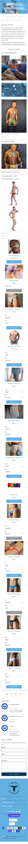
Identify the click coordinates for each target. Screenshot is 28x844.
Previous (20, 16)
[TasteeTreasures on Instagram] (14, 811)
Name (3, 747)
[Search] (22, 1)
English (12, 820)
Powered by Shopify (11, 838)
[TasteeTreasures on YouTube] (19, 811)
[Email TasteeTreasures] (8, 811)
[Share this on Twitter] (7, 694)
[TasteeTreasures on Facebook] (11, 811)
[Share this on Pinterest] (16, 694)
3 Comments (19, 20)
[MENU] (1, 1)
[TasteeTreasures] (14, 1)
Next (24, 16)
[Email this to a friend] (20, 694)
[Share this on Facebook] (11, 694)
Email (3, 754)
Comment (4, 760)
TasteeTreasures (9, 836)
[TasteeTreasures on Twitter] (16, 811)
